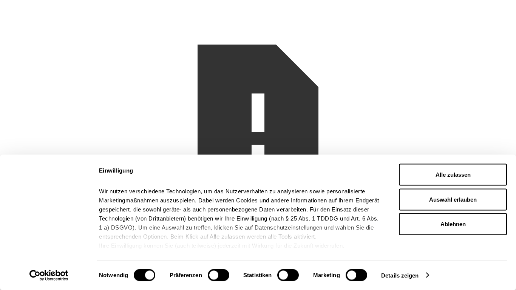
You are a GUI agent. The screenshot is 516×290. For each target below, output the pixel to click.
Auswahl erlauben (453, 199)
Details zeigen (400, 275)
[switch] (218, 275)
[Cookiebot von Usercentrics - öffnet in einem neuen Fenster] (49, 275)
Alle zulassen (453, 174)
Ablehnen (453, 224)
